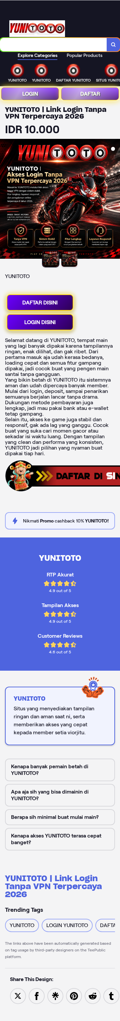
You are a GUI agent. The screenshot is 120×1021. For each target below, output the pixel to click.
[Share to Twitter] (18, 995)
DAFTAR (90, 94)
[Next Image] (114, 199)
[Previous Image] (5, 199)
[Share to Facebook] (37, 995)
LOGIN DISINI (40, 322)
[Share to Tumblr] (111, 995)
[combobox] (53, 44)
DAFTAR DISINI (40, 302)
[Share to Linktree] (55, 995)
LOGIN (30, 94)
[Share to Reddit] (93, 995)
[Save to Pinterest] (74, 995)
